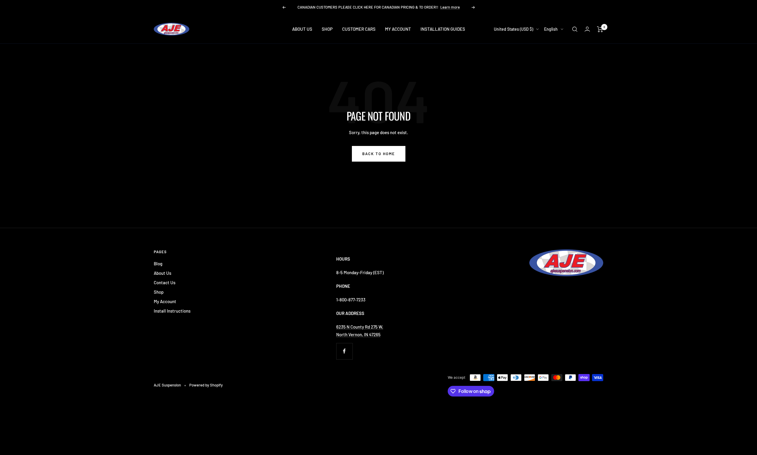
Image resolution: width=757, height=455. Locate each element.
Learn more (450, 7)
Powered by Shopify (206, 385)
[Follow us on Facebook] (344, 351)
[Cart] (600, 29)
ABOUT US (302, 29)
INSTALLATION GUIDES (442, 29)
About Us (162, 273)
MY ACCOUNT (398, 29)
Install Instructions (172, 310)
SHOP (327, 29)
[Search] (575, 29)
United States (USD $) (513, 29)
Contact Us (164, 282)
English (551, 29)
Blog (158, 263)
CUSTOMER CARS (359, 29)
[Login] (587, 29)
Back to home (378, 153)
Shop (159, 292)
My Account (165, 301)
